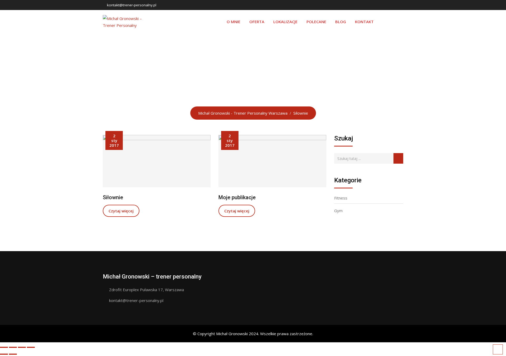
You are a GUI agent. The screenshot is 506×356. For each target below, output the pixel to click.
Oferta (256, 21)
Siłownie (113, 197)
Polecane (316, 21)
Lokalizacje (285, 21)
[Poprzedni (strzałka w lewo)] (4, 354)
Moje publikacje (237, 197)
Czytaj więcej (121, 210)
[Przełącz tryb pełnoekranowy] (22, 347)
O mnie (233, 21)
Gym (338, 210)
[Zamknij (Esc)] (4, 347)
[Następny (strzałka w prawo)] (13, 354)
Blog (340, 21)
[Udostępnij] (13, 347)
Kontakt (364, 21)
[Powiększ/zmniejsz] (31, 347)
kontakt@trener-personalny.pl (131, 5)
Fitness (340, 198)
